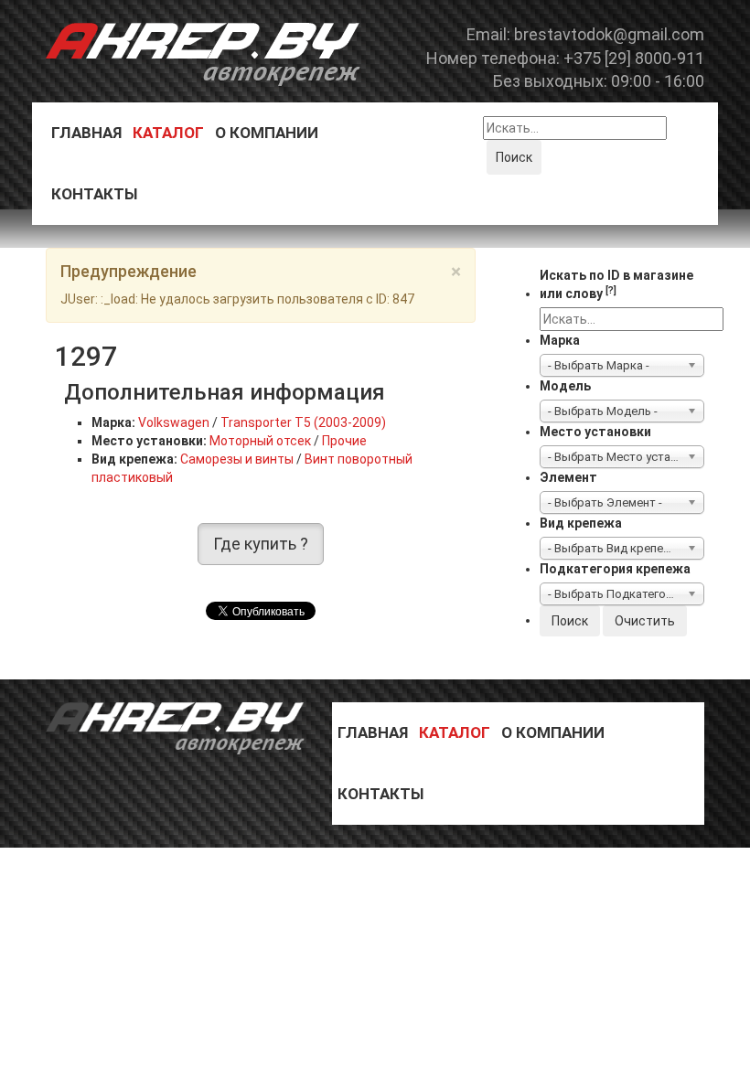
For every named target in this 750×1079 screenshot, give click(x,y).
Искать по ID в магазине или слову (616, 284)
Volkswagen (173, 422)
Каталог (168, 132)
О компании (266, 132)
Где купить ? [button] (260, 543)
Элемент (568, 477)
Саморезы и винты (237, 459)
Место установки (595, 431)
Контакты (94, 194)
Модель (565, 386)
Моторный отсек (260, 440)
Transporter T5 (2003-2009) (303, 422)
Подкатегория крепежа (615, 568)
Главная (86, 132)
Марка (560, 340)
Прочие (344, 440)
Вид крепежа (581, 523)
